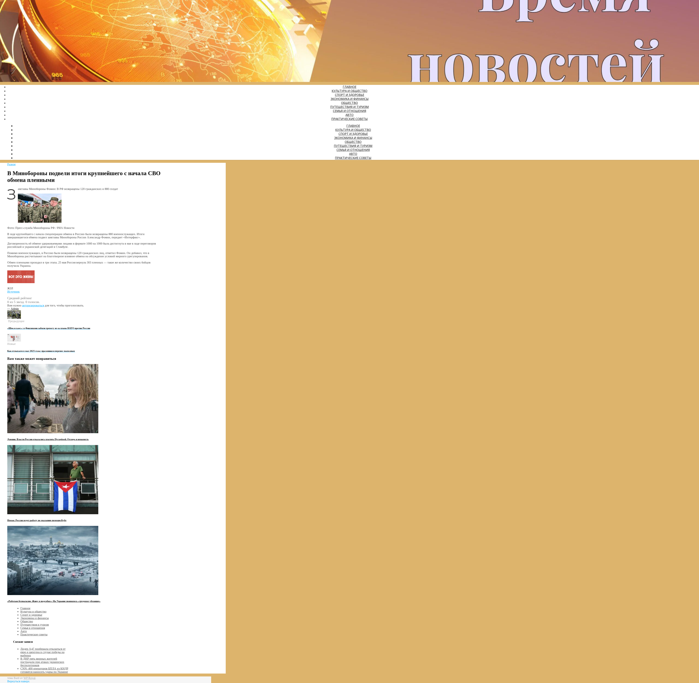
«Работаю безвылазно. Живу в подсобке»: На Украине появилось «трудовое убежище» (53, 601)
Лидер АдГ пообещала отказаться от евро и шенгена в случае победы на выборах (43, 652)
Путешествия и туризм (349, 107)
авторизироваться (33, 305)
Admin (15, 308)
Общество (349, 103)
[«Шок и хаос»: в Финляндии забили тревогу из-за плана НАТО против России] (14, 317)
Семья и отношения (349, 111)
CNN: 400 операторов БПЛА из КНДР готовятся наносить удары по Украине (44, 670)
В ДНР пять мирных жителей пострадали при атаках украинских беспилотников (42, 662)
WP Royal (29, 678)
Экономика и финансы (350, 99)
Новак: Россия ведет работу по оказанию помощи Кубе (36, 520)
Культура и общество (349, 91)
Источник (13, 291)
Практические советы (349, 119)
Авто (349, 115)
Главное (349, 87)
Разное (11, 164)
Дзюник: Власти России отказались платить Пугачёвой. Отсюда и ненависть (48, 439)
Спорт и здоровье (349, 95)
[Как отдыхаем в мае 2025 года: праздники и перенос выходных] (14, 340)
